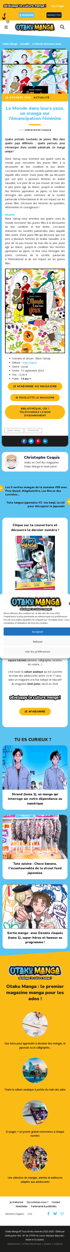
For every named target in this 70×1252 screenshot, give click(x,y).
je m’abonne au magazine (35, 386)
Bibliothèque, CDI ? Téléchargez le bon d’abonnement (35, 412)
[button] (62, 27)
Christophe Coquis (38, 130)
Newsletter (54, 15)
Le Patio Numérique (31, 1243)
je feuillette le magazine (35, 397)
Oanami (47, 1243)
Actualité (42, 97)
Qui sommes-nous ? (37, 1202)
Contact (56, 1202)
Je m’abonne (27, 15)
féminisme (33, 430)
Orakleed (57, 1243)
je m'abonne (35, 712)
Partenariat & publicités (44, 1206)
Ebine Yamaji (14, 430)
